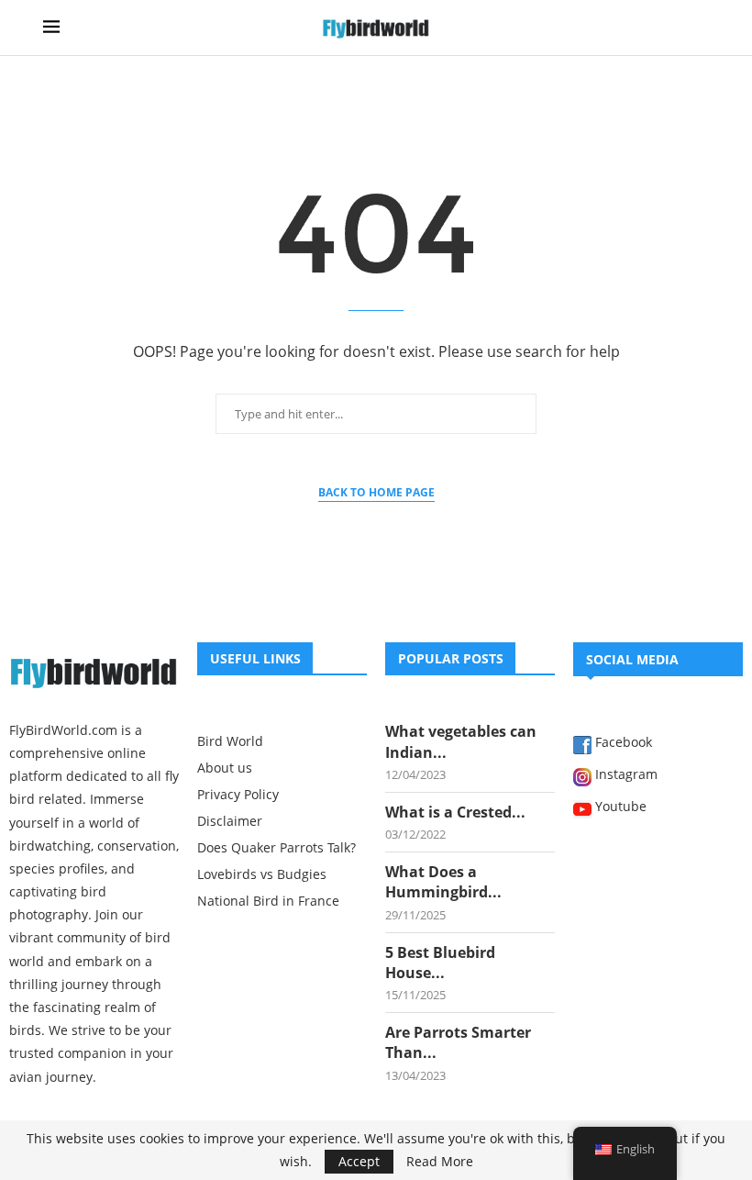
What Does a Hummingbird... (443, 882)
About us (224, 768)
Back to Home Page (376, 492)
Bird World (230, 741)
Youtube (619, 807)
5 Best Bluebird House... (440, 962)
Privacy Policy (238, 794)
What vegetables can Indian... (460, 741)
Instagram (625, 775)
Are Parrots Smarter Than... (458, 1042)
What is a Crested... (455, 812)
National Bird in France (268, 901)
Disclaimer (229, 821)
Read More (439, 1161)
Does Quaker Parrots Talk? (276, 847)
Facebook (622, 743)
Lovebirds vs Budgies (261, 874)
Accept (359, 1161)
